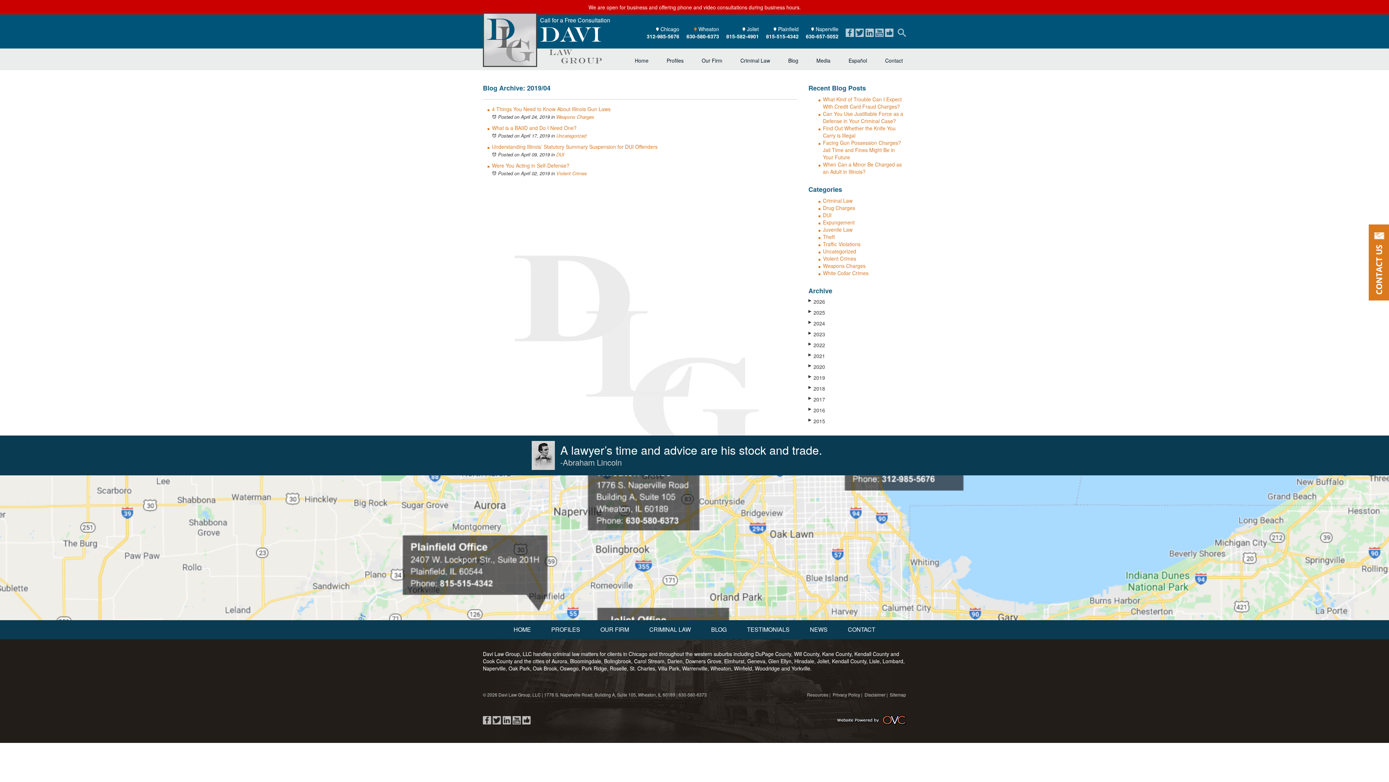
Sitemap (898, 694)
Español (858, 60)
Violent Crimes (571, 173)
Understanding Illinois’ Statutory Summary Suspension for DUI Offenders (575, 146)
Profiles (675, 60)
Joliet (742, 32)
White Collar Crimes (845, 273)
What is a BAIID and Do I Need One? (534, 127)
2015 (816, 421)
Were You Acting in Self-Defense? (530, 165)
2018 (816, 388)
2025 (816, 312)
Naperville (822, 32)
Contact (894, 60)
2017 (816, 399)
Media (823, 60)
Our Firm (712, 60)
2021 (816, 356)
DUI (560, 154)
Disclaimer (875, 694)
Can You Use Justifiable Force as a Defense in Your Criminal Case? (863, 117)
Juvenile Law (838, 229)
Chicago (663, 32)
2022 (816, 345)
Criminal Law (755, 60)
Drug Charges (839, 207)
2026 (816, 301)
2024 (816, 323)
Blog (793, 60)
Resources (817, 694)
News (819, 629)
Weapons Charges (575, 116)
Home (642, 60)
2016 (816, 410)
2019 (816, 377)
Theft (829, 236)
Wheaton (703, 32)
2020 (816, 366)
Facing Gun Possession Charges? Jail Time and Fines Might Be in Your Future (862, 150)
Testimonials (768, 629)
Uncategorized (571, 135)
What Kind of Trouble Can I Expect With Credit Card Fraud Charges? (862, 103)
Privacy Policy (846, 694)
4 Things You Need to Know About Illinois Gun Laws (551, 109)
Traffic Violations (842, 244)
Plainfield (782, 32)
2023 (816, 334)
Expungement (839, 222)
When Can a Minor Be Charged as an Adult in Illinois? (862, 168)
